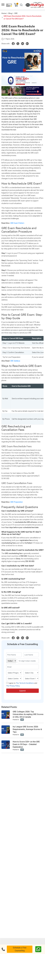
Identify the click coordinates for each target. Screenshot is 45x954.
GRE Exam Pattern (17, 223)
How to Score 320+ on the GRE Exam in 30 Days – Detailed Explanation (26, 744)
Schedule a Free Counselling (19, 949)
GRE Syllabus (15, 361)
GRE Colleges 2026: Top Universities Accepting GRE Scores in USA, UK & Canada (28, 714)
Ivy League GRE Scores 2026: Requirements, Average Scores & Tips (27, 729)
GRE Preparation (16, 502)
